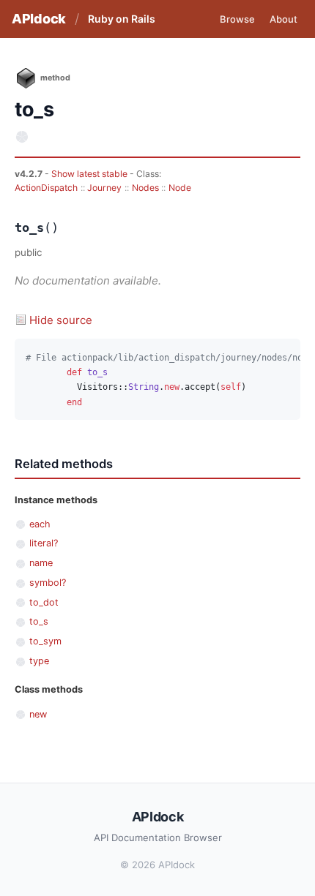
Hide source (60, 320)
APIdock (39, 18)
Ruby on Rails (121, 18)
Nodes (145, 187)
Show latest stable (90, 173)
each (40, 524)
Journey (104, 187)
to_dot (44, 602)
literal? (43, 543)
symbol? (47, 582)
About (283, 19)
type (39, 660)
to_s (38, 621)
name (41, 562)
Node (179, 187)
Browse (237, 19)
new (38, 714)
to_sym (45, 641)
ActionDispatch (46, 187)
